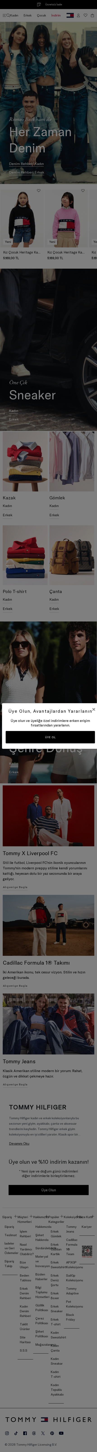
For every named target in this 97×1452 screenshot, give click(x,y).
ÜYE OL (50, 737)
